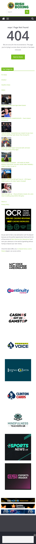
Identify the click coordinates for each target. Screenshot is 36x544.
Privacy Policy (5, 204)
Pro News (4, 75)
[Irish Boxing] (3, 19)
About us (4, 201)
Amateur (3, 80)
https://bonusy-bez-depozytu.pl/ (20, 239)
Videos (3, 90)
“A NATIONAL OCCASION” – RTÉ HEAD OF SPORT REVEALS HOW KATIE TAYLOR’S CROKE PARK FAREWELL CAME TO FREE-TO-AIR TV (17, 164)
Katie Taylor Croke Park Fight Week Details (13, 105)
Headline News (5, 85)
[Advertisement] (18, 539)
